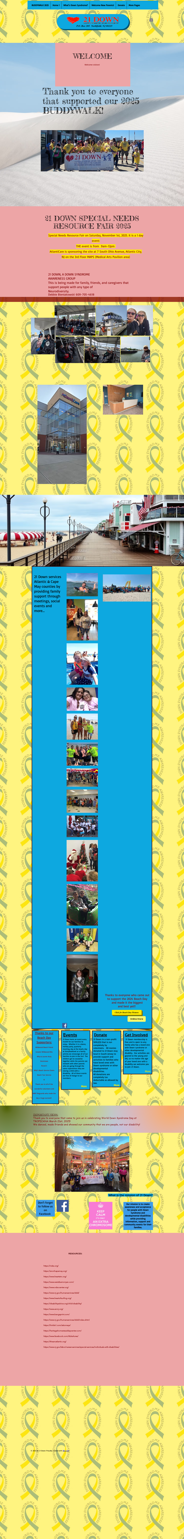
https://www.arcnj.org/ (53, 1309)
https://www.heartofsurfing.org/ (57, 1298)
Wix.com (66, 1451)
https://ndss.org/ (51, 1266)
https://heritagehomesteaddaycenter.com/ (62, 1331)
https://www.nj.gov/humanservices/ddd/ (61, 1293)
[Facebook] (64, 1025)
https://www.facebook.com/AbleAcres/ (61, 1336)
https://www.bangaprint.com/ (57, 1314)
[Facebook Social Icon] (63, 1206)
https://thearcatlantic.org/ (55, 1341)
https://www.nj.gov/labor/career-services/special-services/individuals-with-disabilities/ (81, 1347)
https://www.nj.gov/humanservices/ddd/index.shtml (67, 1320)
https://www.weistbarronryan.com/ (59, 1282)
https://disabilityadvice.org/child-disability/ (63, 1303)
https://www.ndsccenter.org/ (56, 1287)
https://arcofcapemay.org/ (55, 1271)
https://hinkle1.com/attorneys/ (57, 1325)
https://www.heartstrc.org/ (55, 1276)
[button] (151, 19)
